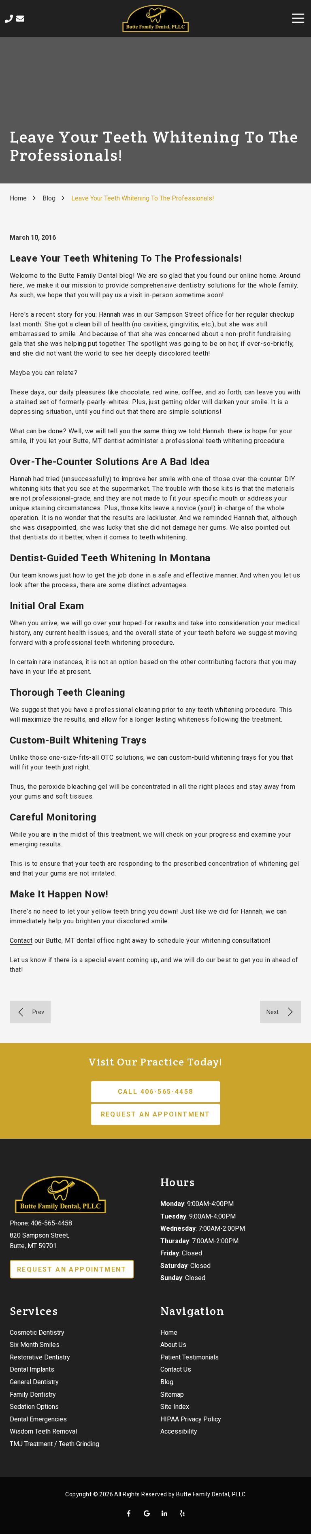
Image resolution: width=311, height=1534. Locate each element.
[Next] (280, 1012)
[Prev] (30, 1012)
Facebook (129, 1513)
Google (146, 1513)
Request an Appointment (156, 1114)
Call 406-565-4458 (156, 1091)
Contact (21, 940)
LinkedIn (164, 1513)
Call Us (9, 19)
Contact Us (20, 19)
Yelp (182, 1513)
